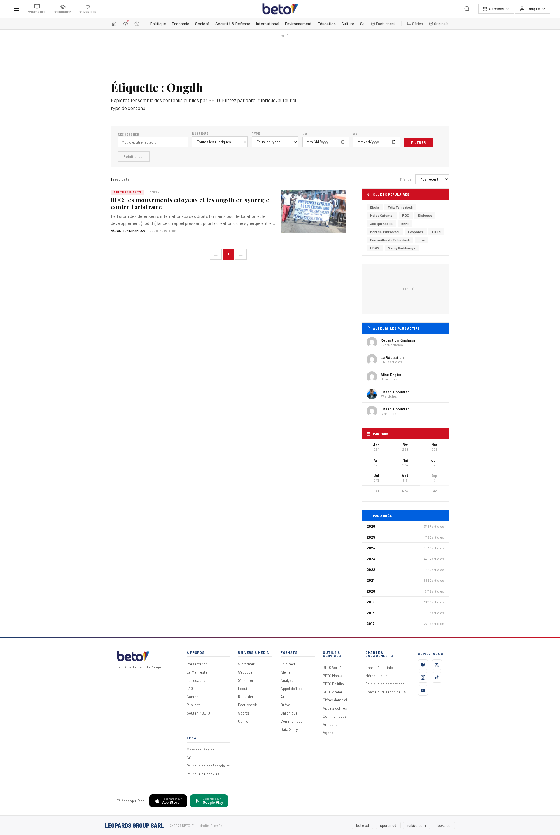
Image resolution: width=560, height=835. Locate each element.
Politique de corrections (385, 684)
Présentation (197, 664)
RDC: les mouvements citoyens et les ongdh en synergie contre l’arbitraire (190, 203)
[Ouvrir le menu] (16, 8)
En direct (288, 664)
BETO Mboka (333, 676)
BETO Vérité (332, 667)
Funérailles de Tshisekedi (390, 240)
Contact (193, 697)
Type (256, 133)
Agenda (329, 733)
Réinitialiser (133, 156)
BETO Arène (332, 692)
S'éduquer (246, 672)
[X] (437, 664)
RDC (405, 215)
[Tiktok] (437, 677)
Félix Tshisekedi (400, 207)
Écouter (244, 688)
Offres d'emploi (335, 700)
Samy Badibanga (401, 248)
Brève (285, 705)
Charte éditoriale (379, 667)
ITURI (436, 232)
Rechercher (128, 134)
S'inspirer (245, 680)
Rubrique (200, 133)
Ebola (374, 207)
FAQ (190, 688)
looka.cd (444, 825)
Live (422, 240)
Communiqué (291, 721)
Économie (180, 23)
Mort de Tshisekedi (384, 232)
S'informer (246, 664)
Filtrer (418, 142)
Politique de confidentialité (208, 766)
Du (304, 133)
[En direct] (125, 23)
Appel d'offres (292, 688)
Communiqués (335, 716)
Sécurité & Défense (232, 23)
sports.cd (388, 825)
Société (202, 23)
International (267, 23)
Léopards (415, 232)
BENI (405, 223)
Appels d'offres (335, 708)
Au (355, 133)
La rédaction (197, 680)
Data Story (289, 729)
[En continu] (136, 23)
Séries (417, 23)
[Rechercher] (467, 9)
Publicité (194, 705)
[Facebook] (423, 664)
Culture (348, 23)
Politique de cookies (203, 774)
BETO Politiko (333, 684)
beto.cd (362, 825)
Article (286, 697)
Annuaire (330, 724)
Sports (243, 713)
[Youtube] (423, 690)
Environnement (298, 23)
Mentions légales (200, 750)
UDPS (374, 248)
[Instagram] (423, 677)
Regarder (245, 697)
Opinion (244, 721)
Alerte (285, 672)
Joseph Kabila (381, 223)
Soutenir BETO (198, 713)
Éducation (327, 23)
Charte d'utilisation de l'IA (385, 692)
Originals (441, 23)
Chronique (289, 713)
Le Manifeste (197, 672)
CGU (190, 758)
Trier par (406, 179)
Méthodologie (376, 676)
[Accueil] (114, 23)
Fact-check (386, 23)
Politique (158, 23)
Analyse (287, 680)
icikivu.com (416, 825)
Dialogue (425, 215)
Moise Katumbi (381, 215)
